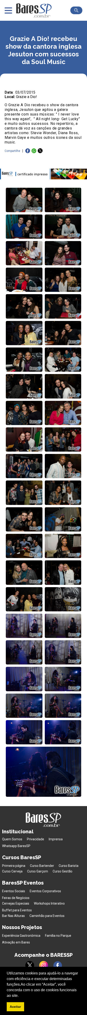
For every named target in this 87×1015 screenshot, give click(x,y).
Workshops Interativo (49, 903)
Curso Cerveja (12, 871)
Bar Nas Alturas (13, 916)
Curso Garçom (37, 871)
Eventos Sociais (13, 891)
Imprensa (56, 839)
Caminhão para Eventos (46, 916)
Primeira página (13, 866)
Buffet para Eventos (17, 910)
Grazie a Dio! (26, 97)
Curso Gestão (62, 871)
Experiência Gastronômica (21, 935)
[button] (20, 996)
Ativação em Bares (16, 942)
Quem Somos (12, 839)
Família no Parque (58, 935)
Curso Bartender (42, 866)
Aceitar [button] (15, 1006)
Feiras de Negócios (15, 898)
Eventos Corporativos (45, 891)
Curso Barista (68, 866)
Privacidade (35, 839)
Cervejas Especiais (15, 903)
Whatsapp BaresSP (16, 846)
